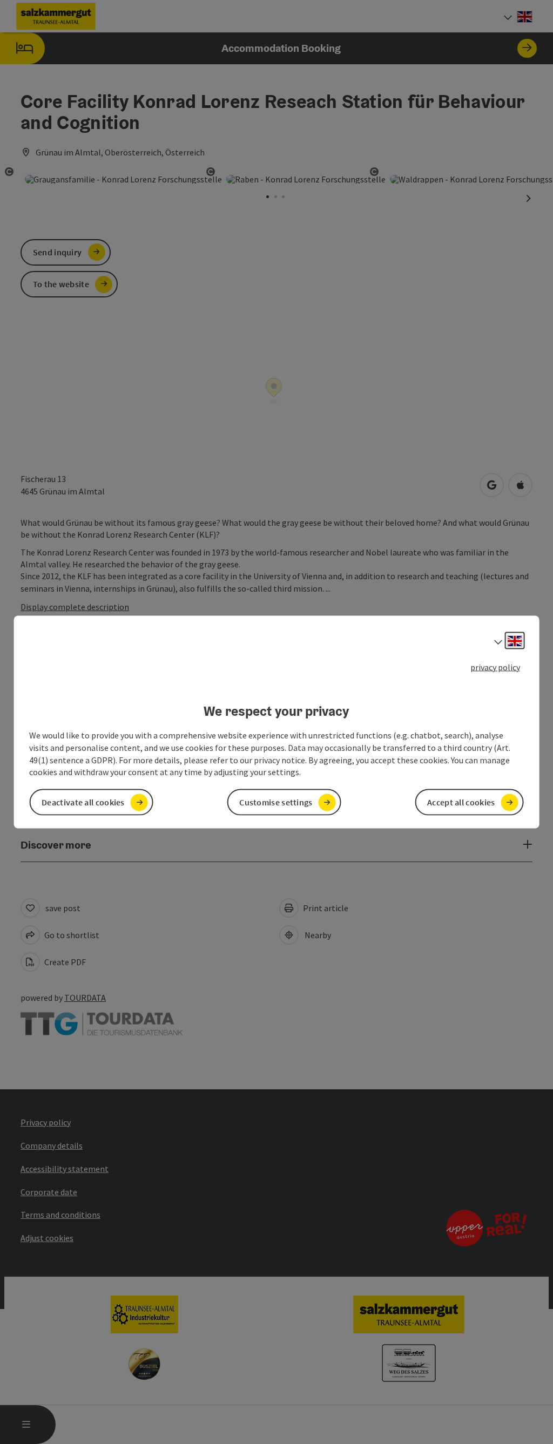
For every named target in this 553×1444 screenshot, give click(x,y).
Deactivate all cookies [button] (83, 802)
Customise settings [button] (275, 802)
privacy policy (495, 666)
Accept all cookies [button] (461, 802)
